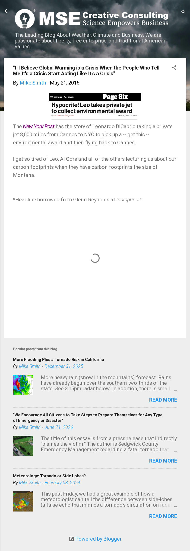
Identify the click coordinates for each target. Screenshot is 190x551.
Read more (163, 400)
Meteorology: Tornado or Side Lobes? (49, 475)
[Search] (183, 13)
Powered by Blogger (98, 539)
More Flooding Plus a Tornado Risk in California (58, 359)
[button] (174, 68)
